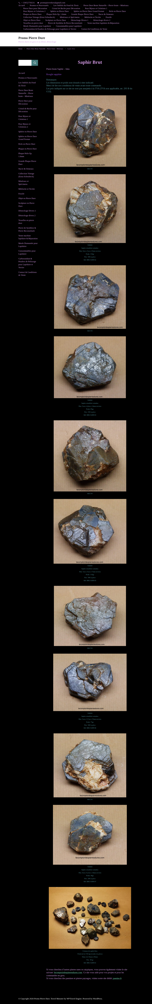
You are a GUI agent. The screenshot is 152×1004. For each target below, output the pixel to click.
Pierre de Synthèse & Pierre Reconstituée (65, 23)
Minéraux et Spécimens (70, 17)
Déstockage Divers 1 (79, 20)
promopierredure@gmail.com (52, 3)
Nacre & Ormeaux (106, 14)
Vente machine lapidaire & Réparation (103, 23)
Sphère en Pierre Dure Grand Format (89, 11)
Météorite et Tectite (92, 17)
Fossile (109, 17)
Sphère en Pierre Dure (59, 11)
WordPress (97, 999)
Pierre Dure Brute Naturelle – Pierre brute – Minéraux (106, 5)
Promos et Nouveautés (39, 5)
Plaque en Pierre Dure (32, 14)
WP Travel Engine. (74, 999)
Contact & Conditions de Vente (94, 29)
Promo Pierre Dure (31, 38)
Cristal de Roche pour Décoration (66, 8)
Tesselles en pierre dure (33, 23)
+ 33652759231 (28, 3)
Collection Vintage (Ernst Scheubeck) (39, 17)
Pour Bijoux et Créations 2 (34, 11)
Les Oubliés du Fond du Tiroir (66, 5)
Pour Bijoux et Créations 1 (96, 8)
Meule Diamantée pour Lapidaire (37, 26)
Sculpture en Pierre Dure (55, 20)
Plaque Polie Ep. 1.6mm (56, 14)
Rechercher (34, 63)
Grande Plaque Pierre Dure (82, 14)
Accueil (21, 5)
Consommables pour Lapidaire (69, 26)
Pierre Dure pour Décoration (35, 8)
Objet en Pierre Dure (31, 20)
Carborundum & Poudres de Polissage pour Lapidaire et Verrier (49, 29)
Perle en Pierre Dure (117, 11)
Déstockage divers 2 (101, 20)
